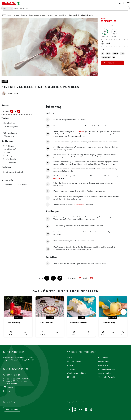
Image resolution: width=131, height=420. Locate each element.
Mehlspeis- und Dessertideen (56, 15)
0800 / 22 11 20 (13, 375)
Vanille (108, 53)
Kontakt (70, 365)
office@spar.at (12, 383)
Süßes (5, 81)
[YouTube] (80, 409)
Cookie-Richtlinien (105, 373)
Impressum (71, 369)
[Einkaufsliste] (119, 3)
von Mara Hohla (12, 93)
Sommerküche (106, 57)
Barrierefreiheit (103, 361)
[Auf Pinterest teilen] (59, 278)
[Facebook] (69, 409)
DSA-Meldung (72, 377)
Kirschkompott (79, 204)
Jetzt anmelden (12, 409)
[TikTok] (91, 409)
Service (10, 387)
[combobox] (8, 8)
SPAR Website (6, 15)
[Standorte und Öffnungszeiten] (124, 3)
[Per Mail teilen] (53, 278)
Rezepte (24, 15)
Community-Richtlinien (106, 377)
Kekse (122, 53)
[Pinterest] (86, 409)
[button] (123, 312)
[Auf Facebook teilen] (46, 278)
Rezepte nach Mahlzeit (37, 15)
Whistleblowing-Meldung (76, 373)
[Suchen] (127, 8)
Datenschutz (103, 365)
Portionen (5, 111)
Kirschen (115, 53)
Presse (69, 358)
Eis (102, 53)
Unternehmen (103, 358)
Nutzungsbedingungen (106, 369)
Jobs (9, 391)
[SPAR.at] (11, 3)
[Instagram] (75, 409)
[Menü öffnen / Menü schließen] (128, 3)
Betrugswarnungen (74, 361)
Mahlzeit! (16, 15)
